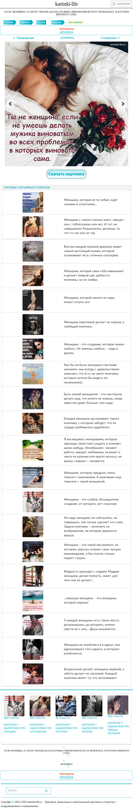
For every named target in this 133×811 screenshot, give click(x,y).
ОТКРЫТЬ (67, 38)
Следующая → (110, 38)
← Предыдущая (23, 38)
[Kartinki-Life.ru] (66, 4)
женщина (66, 32)
